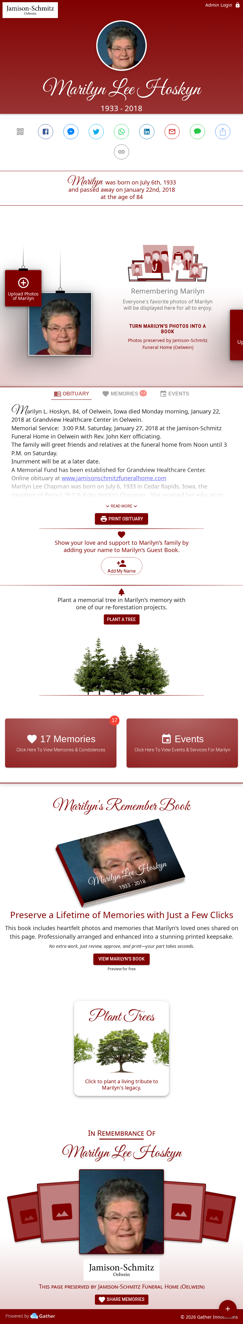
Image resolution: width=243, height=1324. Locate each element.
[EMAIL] (172, 131)
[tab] (71, 393)
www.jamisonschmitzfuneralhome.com (114, 478)
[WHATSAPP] (121, 131)
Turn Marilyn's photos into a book (167, 329)
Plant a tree (121, 619)
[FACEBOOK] (45, 131)
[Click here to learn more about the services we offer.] (121, 1270)
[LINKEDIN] (146, 131)
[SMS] (197, 131)
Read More (121, 506)
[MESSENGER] (70, 131)
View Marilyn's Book (121, 958)
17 (114, 720)
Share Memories (125, 1299)
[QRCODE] (20, 131)
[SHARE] (222, 131)
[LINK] (121, 151)
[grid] (121, 307)
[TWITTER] (96, 131)
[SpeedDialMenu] (228, 1309)
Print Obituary (125, 518)
